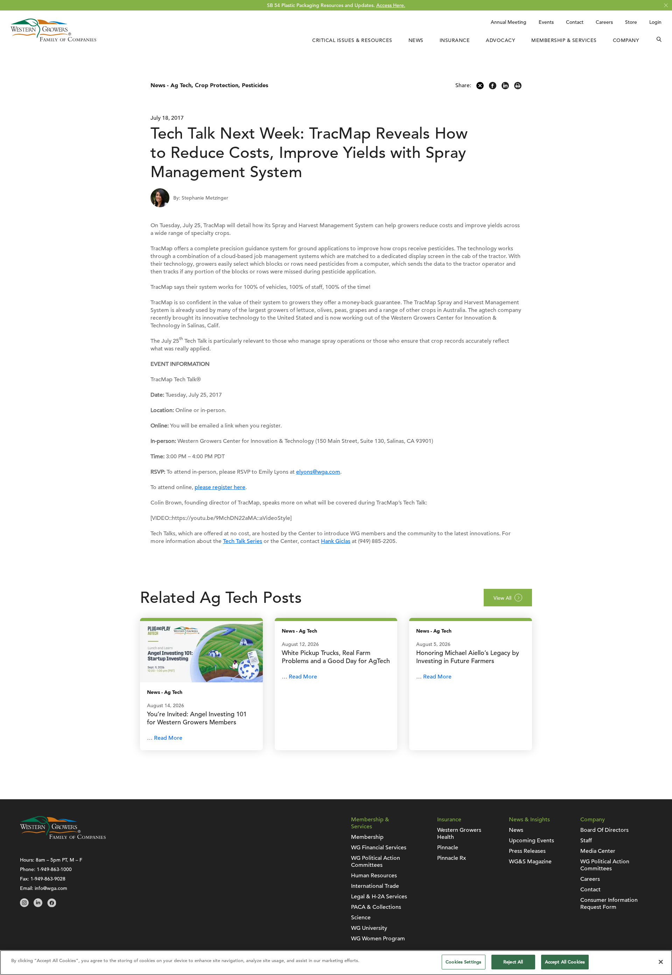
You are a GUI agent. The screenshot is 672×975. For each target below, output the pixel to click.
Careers (604, 22)
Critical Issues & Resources (352, 40)
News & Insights (529, 819)
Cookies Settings (463, 962)
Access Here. (390, 5)
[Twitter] (480, 87)
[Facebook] (492, 87)
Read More (168, 737)
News (416, 40)
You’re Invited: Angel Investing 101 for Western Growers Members (197, 718)
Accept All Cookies (565, 962)
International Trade (375, 886)
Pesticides (255, 85)
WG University (369, 928)
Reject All (513, 962)
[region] (336, 962)
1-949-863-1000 (54, 869)
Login (655, 22)
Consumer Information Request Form (609, 904)
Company (626, 40)
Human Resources (374, 875)
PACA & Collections (376, 907)
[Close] (660, 961)
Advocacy (500, 40)
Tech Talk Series (242, 541)
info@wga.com (51, 888)
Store (631, 22)
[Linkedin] (505, 87)
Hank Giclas (335, 541)
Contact (574, 22)
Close (666, 5)
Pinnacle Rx (451, 858)
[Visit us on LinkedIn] (38, 905)
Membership (367, 837)
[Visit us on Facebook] (51, 905)
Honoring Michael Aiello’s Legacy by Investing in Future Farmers (467, 657)
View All (502, 598)
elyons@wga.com (318, 471)
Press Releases (527, 851)
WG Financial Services (378, 847)
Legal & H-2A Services (379, 896)
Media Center (597, 851)
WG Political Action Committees (375, 862)
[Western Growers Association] (53, 39)
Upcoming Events (531, 840)
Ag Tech (180, 85)
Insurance (455, 40)
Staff (586, 840)
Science (361, 917)
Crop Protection (216, 85)
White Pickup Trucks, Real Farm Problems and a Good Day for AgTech (336, 657)
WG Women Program (378, 938)
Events (546, 22)
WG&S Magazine (530, 861)
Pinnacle (447, 847)
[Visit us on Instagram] (24, 905)
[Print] (518, 87)
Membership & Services (564, 40)
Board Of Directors (604, 830)
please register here (220, 487)
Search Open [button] (659, 40)
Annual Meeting (508, 22)
